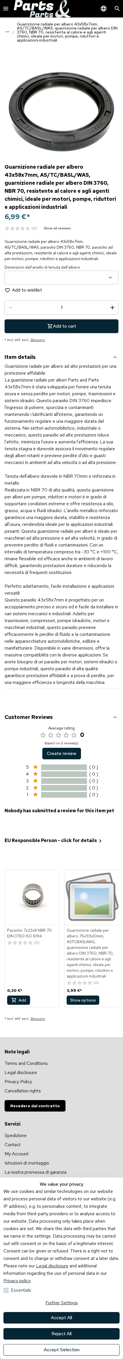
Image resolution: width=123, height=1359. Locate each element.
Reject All (61, 1334)
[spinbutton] (61, 307)
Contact (13, 1145)
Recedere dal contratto (35, 1105)
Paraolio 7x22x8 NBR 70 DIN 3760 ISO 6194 (29, 933)
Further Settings (61, 1303)
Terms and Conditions (26, 1063)
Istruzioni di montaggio (27, 1163)
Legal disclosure (52, 1266)
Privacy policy (16, 1281)
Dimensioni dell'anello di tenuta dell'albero (42, 267)
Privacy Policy (18, 1082)
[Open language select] (103, 8)
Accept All (61, 1318)
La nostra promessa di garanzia (35, 1172)
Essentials (21, 1290)
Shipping (37, 340)
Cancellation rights (23, 1091)
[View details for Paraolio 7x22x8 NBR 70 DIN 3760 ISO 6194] (32, 897)
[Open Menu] (5, 8)
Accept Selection (62, 1350)
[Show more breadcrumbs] (7, 32)
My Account (17, 1154)
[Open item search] (117, 8)
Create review (61, 753)
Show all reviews (57, 228)
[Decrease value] (10, 307)
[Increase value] (112, 307)
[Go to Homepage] (42, 8)
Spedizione (16, 1135)
